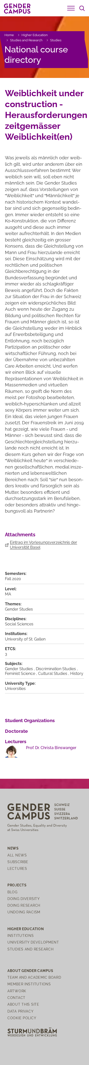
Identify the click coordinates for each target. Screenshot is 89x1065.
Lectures (17, 868)
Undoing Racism (23, 912)
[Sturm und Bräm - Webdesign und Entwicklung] (32, 1031)
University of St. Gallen (25, 639)
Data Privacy (20, 1011)
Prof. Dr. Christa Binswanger (51, 747)
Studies (55, 40)
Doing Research (23, 905)
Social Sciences (19, 624)
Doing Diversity (23, 899)
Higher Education (35, 35)
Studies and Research (26, 40)
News (13, 848)
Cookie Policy (21, 1018)
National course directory (36, 54)
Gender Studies (19, 609)
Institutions (20, 935)
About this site (23, 1004)
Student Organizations (30, 720)
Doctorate (16, 731)
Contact (16, 997)
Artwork (16, 991)
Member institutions (29, 984)
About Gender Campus (30, 971)
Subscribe (17, 862)
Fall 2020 (13, 578)
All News (17, 855)
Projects (17, 885)
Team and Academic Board (34, 977)
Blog (12, 892)
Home (9, 35)
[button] (71, 8)
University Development (33, 942)
